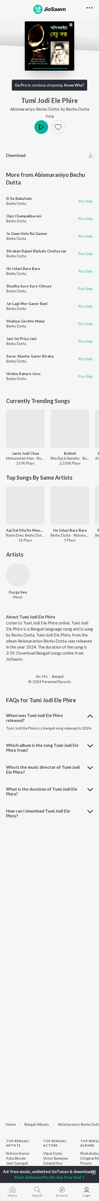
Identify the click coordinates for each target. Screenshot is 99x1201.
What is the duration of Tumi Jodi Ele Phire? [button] (41, 791)
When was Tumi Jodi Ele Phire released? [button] (34, 718)
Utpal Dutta (52, 1153)
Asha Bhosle (16, 1158)
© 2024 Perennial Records (49, 681)
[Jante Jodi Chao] (25, 429)
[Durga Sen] (18, 575)
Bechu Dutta (77, 108)
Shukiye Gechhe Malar (25, 321)
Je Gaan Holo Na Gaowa (26, 233)
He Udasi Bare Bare (23, 268)
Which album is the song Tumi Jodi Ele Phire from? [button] (42, 748)
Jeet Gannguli (17, 1163)
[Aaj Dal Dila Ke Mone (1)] (25, 505)
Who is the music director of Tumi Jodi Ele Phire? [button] (43, 769)
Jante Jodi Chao (25, 453)
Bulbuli (70, 453)
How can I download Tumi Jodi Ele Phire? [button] (38, 813)
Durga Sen (18, 592)
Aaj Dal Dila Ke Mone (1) (25, 530)
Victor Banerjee (55, 1158)
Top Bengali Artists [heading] (17, 1143)
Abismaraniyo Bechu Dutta (34, 108)
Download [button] (16, 155)
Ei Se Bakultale (19, 198)
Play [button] (41, 127)
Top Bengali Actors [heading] (55, 1143)
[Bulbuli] (70, 429)
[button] (58, 127)
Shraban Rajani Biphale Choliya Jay (36, 251)
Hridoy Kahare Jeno (23, 373)
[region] (49, 1124)
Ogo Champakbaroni (24, 216)
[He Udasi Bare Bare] (70, 505)
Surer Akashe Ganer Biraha (29, 356)
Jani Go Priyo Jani (21, 338)
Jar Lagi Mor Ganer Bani (27, 303)
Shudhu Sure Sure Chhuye (29, 286)
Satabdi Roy (53, 1163)
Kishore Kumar (17, 1153)
